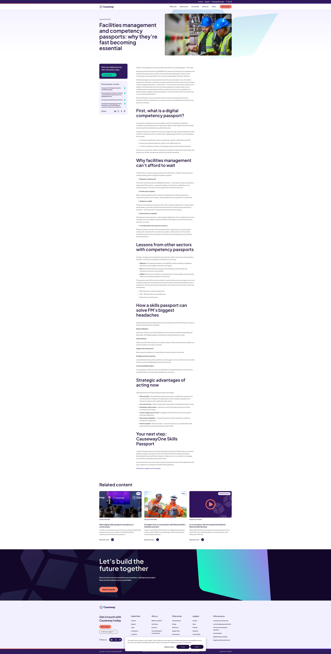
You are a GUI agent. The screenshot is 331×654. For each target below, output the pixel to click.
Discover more (104, 540)
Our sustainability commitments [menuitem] (157, 632)
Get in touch (226, 7)
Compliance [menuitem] (134, 631)
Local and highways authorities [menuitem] (222, 624)
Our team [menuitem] (154, 627)
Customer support (107, 632)
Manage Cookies (169, 647)
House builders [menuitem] (217, 633)
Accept (183, 647)
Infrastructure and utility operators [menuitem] (220, 629)
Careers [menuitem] (200, 1)
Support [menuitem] (207, 1)
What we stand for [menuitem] (157, 620)
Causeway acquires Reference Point (111, 100)
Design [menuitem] (174, 624)
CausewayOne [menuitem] (176, 620)
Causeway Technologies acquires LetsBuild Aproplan (111, 88)
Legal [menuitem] (132, 627)
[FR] (231, 1)
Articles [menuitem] (195, 620)
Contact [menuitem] (133, 620)
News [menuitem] (194, 624)
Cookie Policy (187, 642)
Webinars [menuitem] (195, 631)
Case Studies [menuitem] (196, 634)
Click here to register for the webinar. (148, 468)
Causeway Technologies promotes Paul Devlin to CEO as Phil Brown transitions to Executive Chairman (111, 105)
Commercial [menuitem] (175, 634)
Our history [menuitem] (155, 624)
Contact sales (107, 75)
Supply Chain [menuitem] (176, 631)
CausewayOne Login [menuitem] (218, 1)
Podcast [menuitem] (195, 627)
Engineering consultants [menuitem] (220, 636)
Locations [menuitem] (134, 634)
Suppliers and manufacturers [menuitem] (221, 640)
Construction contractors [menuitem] (220, 620)
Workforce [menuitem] (175, 627)
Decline (197, 647)
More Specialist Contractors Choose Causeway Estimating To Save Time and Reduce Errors (112, 94)
